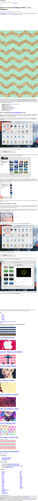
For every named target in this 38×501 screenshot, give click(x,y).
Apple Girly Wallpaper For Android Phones (11, 351)
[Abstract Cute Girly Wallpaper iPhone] (19, 64)
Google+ (10, 321)
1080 (3, 314)
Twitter (1, 321)
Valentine (21, 486)
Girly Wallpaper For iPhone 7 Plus (9, 437)
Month (21, 481)
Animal (21, 471)
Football (21, 478)
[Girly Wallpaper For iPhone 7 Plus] (8, 435)
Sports (3, 486)
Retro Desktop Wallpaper (6, 459)
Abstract (3, 316)
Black (21, 473)
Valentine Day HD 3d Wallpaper (18, 465)
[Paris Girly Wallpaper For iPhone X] (8, 392)
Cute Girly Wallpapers (9, 11)
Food (3, 478)
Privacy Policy (4, 490)
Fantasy (21, 476)
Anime (3, 472)
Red (20, 484)
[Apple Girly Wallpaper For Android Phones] (8, 349)
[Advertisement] (19, 22)
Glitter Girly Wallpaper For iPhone (9, 408)
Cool (21, 474)
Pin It (15, 321)
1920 (3, 315)
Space (21, 485)
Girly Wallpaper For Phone (7, 380)
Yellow (3, 488)
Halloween (3, 481)
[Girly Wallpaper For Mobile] (8, 335)
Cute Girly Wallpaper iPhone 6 (8, 366)
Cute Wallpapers (15, 3)
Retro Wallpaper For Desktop (6, 458)
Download (1, 322)
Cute (2, 317)
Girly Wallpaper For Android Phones (9, 451)
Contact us (3, 489)
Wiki (2, 467)
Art (20, 472)
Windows (21, 487)
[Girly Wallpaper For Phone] (8, 378)
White (3, 487)
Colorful (3, 474)
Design (3, 476)
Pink (2, 483)
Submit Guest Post (5, 492)
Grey (21, 480)
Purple (21, 483)
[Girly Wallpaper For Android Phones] (8, 449)
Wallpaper (3, 319)
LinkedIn (12, 321)
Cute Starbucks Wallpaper (9, 466)
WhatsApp (7, 321)
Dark (21, 475)
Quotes (3, 484)
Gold (21, 479)
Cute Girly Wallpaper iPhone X (8, 423)
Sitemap (3, 491)
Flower (21, 477)
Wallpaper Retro (4, 460)
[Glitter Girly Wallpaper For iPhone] (8, 406)
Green (3, 480)
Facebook (3, 321)
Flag (2, 477)
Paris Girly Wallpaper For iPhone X (9, 394)
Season (3, 485)
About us (21, 488)
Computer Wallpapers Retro (6, 457)
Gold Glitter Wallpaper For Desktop (13, 464)
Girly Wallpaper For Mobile (7, 337)
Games (3, 479)
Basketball (3, 473)
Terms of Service (4, 493)
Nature (3, 482)
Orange (21, 482)
